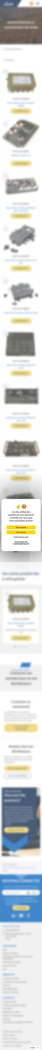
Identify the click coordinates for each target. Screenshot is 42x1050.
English (32, 1048)
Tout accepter (21, 527)
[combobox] (34, 1047)
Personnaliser (21, 537)
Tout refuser (21, 532)
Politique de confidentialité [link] (21, 543)
